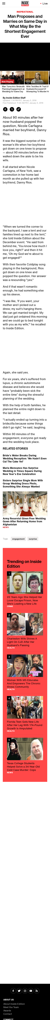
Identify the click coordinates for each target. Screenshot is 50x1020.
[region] (25, 503)
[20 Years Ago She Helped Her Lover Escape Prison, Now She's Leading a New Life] (25, 589)
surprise (33, 539)
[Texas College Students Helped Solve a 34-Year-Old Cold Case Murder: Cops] (25, 756)
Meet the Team (11, 1007)
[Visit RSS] (36, 991)
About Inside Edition (14, 1004)
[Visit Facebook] (13, 991)
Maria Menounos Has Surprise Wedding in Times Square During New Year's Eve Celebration (22, 470)
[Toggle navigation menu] (3, 3)
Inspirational (25, 11)
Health (11, 648)
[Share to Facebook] (5, 109)
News (6, 527)
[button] (25, 503)
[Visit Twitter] (19, 991)
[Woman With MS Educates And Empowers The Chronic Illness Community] (25, 672)
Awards (7, 1010)
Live (45, 3)
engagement (18, 539)
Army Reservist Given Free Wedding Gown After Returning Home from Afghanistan (24, 521)
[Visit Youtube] (31, 991)
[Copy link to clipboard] (18, 109)
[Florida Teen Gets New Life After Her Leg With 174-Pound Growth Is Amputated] (25, 714)
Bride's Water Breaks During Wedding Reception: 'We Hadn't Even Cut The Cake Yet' (25, 458)
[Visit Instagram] (25, 991)
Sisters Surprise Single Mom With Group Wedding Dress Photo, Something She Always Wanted (23, 483)
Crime (10, 606)
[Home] (25, 3)
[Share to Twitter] (11, 109)
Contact (7, 1014)
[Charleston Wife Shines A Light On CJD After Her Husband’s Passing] (25, 631)
